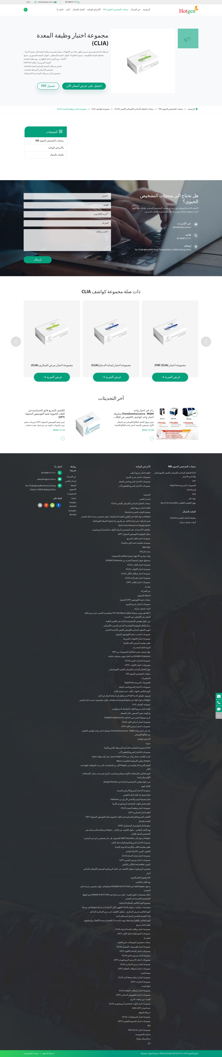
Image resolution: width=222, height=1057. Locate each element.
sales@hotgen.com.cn (46, 2)
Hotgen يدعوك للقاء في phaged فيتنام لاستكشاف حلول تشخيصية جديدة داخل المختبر (114, 700)
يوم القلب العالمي (143, 882)
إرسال (37, 259)
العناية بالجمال (79, 10)
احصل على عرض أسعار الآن (84, 86)
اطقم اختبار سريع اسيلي (140, 473)
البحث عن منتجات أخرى (140, 999)
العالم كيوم (145, 786)
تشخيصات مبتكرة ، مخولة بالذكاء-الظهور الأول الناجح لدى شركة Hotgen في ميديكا (116, 907)
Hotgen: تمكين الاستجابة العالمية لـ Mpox (133, 761)
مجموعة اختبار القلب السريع (138, 539)
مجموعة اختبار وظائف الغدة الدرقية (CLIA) (132, 929)
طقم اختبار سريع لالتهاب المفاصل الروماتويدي (131, 709)
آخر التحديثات (111, 398)
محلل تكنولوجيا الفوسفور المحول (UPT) (134, 534)
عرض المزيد (170, 377)
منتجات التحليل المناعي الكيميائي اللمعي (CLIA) (134, 109)
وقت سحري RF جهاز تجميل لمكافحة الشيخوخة (131, 556)
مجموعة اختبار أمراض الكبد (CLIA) (136, 722)
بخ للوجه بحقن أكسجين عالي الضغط (135, 713)
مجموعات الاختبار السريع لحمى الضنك (134, 482)
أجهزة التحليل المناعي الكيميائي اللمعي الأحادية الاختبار (127, 630)
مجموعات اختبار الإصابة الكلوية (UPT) (134, 951)
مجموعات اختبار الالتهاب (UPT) (137, 665)
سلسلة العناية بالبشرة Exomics (183, 518)
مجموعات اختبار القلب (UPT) (138, 582)
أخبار (68, 10)
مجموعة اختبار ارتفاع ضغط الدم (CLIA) (134, 978)
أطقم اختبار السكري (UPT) (139, 813)
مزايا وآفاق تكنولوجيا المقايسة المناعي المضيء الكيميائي (126, 626)
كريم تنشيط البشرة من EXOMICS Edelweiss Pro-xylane (127, 718)
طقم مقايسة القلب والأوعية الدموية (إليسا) (132, 847)
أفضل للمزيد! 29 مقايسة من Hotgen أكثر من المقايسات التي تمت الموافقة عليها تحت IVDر (115, 767)
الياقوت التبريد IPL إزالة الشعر (138, 852)
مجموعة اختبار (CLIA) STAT (170, 365)
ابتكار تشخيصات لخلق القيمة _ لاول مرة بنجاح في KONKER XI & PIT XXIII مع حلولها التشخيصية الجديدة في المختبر (116, 897)
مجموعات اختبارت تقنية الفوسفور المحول (133, 635)
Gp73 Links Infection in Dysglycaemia (134, 526)
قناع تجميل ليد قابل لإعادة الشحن (136, 795)
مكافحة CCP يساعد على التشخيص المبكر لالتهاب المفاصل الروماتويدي (121, 530)
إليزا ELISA (191, 490)
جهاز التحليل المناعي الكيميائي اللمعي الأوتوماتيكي (129, 670)
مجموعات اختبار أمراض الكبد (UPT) (135, 727)
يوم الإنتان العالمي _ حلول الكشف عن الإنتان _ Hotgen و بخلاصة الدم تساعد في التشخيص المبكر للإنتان (117, 832)
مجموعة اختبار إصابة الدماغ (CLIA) (111, 365)
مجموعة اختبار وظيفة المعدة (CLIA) (72, 109)
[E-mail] (219, 696)
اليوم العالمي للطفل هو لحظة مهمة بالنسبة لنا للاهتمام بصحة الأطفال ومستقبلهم (117, 921)
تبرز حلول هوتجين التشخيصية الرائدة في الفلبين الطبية (128, 621)
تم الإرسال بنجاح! (143, 1039)
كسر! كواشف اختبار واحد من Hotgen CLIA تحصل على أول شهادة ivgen (121, 757)
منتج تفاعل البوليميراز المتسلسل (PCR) (134, 826)
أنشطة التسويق (144, 596)
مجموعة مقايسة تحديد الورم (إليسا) (135, 543)
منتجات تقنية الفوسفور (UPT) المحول (135, 600)
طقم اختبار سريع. (143, 925)
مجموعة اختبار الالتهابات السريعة (136, 639)
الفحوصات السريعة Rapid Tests (183, 486)
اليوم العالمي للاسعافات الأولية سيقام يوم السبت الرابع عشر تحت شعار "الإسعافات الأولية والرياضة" (116, 776)
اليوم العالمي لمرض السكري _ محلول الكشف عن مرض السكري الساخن (120, 912)
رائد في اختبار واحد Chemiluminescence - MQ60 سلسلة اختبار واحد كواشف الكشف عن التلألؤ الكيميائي (134, 414)
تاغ (149, 1043)
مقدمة (147, 587)
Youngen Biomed (72, 513)
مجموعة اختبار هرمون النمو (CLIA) (136, 956)
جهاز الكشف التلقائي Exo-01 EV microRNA (178, 503)
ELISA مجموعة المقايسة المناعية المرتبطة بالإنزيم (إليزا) (127, 748)
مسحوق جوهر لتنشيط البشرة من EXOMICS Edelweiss (128, 561)
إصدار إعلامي (144, 499)
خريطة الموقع (144, 1013)
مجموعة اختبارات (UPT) (140, 982)
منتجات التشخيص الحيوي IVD (115, 10)
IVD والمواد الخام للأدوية (140, 878)
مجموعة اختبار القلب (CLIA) (138, 565)
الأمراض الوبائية (93, 10)
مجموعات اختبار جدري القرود (138, 477)
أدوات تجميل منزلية (188, 522)
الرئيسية (146, 10)
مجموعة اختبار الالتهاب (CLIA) (138, 569)
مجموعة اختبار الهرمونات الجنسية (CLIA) (133, 947)
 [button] (16, 341)
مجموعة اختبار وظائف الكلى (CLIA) (135, 574)
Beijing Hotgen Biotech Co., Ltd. (172, 1053)
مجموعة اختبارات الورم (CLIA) (137, 661)
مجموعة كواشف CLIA (100, 109)
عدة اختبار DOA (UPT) (141, 1008)
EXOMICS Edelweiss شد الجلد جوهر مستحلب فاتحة (129, 656)
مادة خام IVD (145, 552)
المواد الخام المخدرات (141, 648)
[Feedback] (219, 709)
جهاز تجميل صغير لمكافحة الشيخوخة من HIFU (131, 652)
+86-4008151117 (71, 2)
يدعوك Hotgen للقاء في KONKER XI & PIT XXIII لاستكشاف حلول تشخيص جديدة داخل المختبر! (115, 889)
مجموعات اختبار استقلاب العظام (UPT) (134, 969)
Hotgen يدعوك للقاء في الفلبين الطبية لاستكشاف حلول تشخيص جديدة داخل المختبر (115, 517)
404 (148, 1026)
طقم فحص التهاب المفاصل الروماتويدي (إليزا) (131, 804)
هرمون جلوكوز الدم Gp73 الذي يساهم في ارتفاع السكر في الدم (124, 696)
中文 (28, 2)
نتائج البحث (145, 986)
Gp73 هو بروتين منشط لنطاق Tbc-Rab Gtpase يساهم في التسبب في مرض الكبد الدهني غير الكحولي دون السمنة (117, 615)
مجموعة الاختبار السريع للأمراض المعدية (133, 791)
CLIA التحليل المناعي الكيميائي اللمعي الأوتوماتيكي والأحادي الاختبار (175, 475)
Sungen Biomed (73, 504)
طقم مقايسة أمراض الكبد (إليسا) (136, 643)
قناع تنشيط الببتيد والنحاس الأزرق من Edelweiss (130, 799)
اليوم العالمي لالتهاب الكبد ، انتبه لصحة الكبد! (132, 691)
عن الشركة (135, 10)
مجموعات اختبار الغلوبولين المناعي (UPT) (133, 995)
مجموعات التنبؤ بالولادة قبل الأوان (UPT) (133, 934)
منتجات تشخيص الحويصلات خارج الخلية (134, 943)
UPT (194, 481)
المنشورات (145, 678)
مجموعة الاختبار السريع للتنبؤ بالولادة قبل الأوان (130, 843)
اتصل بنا (60, 10)
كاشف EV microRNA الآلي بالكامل (136, 865)
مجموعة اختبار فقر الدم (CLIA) (137, 578)
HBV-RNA (146, 547)
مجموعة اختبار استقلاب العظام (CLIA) (134, 991)
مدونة (148, 744)
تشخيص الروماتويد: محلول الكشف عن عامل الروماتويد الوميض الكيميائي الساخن (116, 869)
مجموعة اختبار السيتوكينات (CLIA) (136, 1017)
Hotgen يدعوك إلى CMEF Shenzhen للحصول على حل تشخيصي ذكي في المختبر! (117, 838)
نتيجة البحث (145, 973)
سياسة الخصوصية (142, 1035)
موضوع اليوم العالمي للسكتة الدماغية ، (134, 903)
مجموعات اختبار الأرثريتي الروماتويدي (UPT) (132, 960)
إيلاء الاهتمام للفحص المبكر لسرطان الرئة (133, 916)
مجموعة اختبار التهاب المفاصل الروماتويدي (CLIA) (129, 1004)
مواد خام (192, 499)
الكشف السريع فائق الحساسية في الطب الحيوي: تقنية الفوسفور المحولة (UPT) (45, 414)
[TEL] (219, 702)
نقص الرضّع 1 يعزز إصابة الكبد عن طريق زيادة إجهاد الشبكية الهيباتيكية (121, 521)
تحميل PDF (48, 86)
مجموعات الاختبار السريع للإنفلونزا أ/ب (134, 486)
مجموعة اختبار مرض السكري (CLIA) (52, 365)
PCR (194, 494)
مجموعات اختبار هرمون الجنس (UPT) (134, 860)
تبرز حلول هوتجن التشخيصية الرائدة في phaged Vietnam (127, 782)
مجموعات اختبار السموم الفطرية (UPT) (134, 1021)
